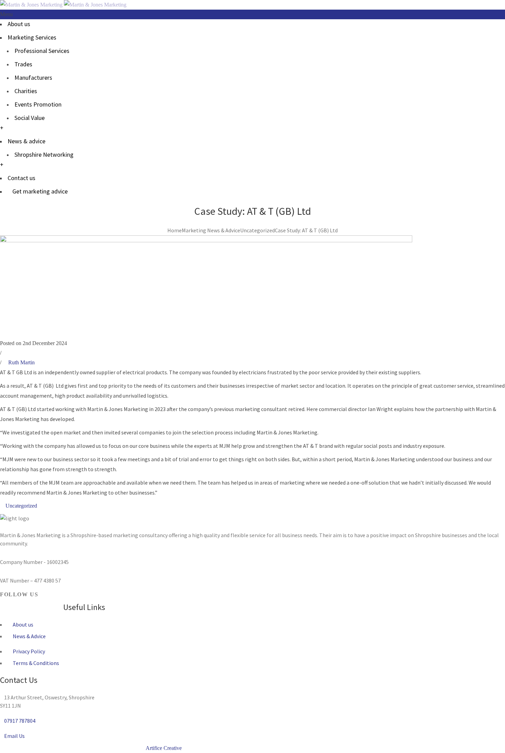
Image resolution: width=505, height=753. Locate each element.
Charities (25, 91)
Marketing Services (32, 37)
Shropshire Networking (44, 154)
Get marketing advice (40, 191)
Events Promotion (37, 104)
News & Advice (29, 636)
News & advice (26, 141)
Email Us (14, 735)
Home (174, 230)
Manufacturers (33, 77)
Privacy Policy (28, 651)
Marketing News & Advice (211, 230)
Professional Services (41, 51)
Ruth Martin (21, 362)
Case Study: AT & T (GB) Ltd (306, 230)
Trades (23, 64)
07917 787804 (19, 720)
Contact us (21, 178)
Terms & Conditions (35, 663)
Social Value (29, 118)
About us (19, 24)
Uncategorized (257, 230)
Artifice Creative (164, 748)
